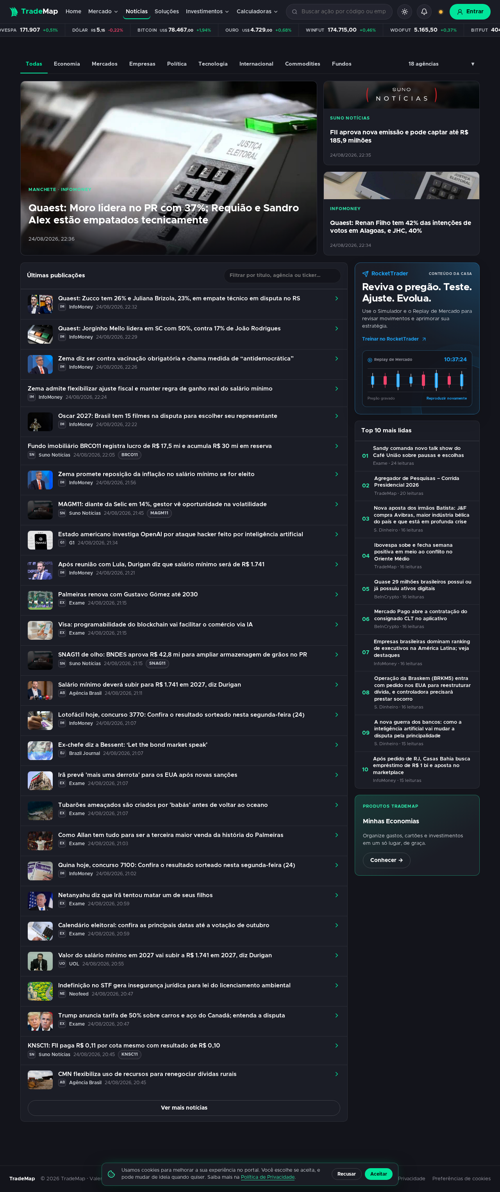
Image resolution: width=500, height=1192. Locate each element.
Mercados (105, 64)
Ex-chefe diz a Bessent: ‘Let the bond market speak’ (132, 745)
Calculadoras (254, 11)
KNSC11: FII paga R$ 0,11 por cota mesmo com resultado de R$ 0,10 (124, 1046)
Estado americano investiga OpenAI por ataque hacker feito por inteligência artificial (180, 534)
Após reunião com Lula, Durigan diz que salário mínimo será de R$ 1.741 (161, 564)
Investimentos (204, 11)
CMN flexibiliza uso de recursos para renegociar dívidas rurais (147, 1074)
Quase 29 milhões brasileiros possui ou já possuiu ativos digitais (422, 586)
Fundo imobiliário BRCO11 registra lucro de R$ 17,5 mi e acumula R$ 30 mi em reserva (150, 446)
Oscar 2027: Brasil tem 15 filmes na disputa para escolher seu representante (167, 416)
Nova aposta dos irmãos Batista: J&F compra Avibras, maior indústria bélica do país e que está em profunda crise (422, 515)
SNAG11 (157, 663)
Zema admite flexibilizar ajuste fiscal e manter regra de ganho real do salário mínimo (150, 389)
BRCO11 (129, 455)
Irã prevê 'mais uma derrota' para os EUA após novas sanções (148, 775)
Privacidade (411, 1178)
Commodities (302, 64)
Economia (67, 64)
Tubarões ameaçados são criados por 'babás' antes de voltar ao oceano (163, 805)
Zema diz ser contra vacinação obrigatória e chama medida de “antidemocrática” (176, 359)
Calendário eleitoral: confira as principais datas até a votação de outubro (164, 925)
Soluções (167, 11)
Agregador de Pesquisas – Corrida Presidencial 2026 (416, 482)
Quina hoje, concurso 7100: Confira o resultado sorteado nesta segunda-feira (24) (176, 865)
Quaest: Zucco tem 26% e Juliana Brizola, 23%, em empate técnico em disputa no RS (179, 299)
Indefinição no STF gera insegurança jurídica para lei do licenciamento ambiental (174, 986)
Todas (34, 64)
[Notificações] (424, 11)
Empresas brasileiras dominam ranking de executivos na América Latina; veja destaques (422, 648)
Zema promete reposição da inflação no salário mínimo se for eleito (156, 474)
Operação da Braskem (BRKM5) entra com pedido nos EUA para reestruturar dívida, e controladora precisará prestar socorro (422, 689)
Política (177, 64)
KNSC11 (129, 1054)
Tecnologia (213, 64)
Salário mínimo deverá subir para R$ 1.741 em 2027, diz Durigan (149, 685)
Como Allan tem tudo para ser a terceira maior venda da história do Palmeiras (171, 835)
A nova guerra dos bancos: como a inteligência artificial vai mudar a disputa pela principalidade (418, 729)
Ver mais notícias (184, 1108)
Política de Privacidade (268, 1177)
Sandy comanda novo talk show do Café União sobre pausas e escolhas (418, 452)
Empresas (142, 64)
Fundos (342, 64)
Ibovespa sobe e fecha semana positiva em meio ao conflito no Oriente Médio (413, 552)
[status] (440, 11)
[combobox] (344, 11)
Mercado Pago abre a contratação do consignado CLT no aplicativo (420, 615)
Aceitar (378, 1174)
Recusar (347, 1174)
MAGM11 (159, 513)
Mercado (100, 11)
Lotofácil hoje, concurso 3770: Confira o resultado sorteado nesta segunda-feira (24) (181, 715)
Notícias (137, 11)
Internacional (256, 64)
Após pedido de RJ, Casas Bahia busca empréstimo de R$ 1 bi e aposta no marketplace (421, 766)
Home (73, 11)
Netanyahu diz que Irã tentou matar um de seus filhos (135, 895)
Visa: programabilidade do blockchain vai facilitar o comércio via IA (155, 625)
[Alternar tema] (404, 11)
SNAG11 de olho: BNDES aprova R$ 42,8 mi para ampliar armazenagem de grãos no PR (182, 655)
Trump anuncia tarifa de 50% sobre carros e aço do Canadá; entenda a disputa (171, 1016)
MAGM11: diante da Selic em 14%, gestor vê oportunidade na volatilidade (162, 504)
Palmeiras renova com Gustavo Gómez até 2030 (128, 595)
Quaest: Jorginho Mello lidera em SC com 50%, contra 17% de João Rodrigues (169, 329)
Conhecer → (386, 860)
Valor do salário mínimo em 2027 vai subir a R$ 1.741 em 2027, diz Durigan (165, 955)
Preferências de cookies (461, 1178)
